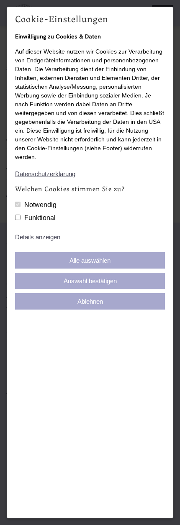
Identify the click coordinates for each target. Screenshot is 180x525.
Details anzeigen (37, 237)
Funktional (40, 217)
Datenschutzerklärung (45, 173)
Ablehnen (90, 301)
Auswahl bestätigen (90, 280)
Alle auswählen (90, 260)
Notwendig (40, 204)
